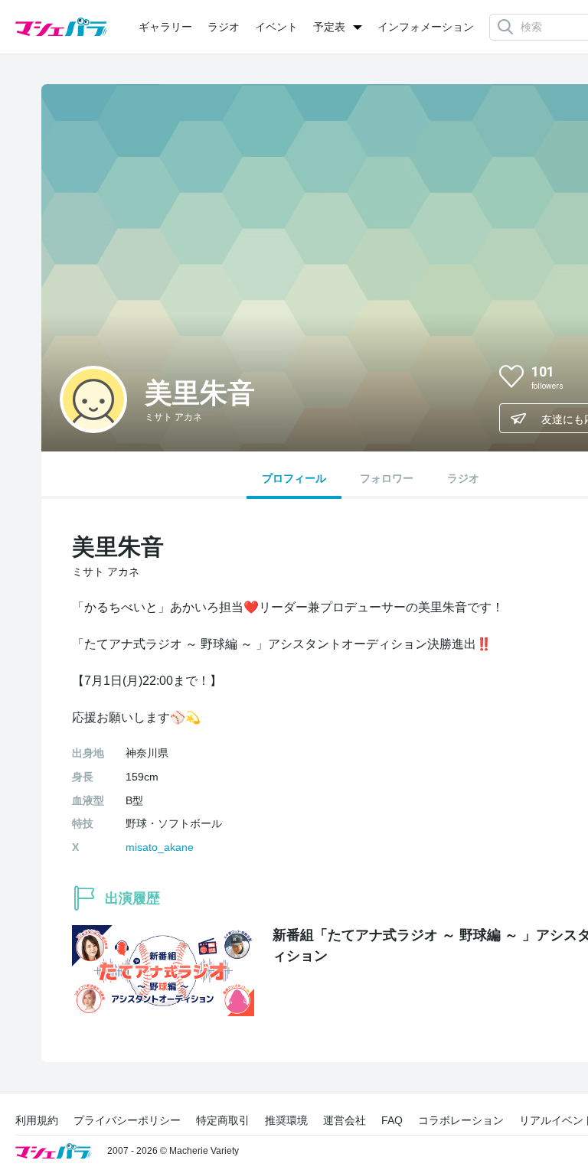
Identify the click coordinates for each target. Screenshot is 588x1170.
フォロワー (386, 478)
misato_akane (160, 847)
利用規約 (36, 1120)
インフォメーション (425, 27)
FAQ (392, 1120)
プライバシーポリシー (127, 1120)
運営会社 (344, 1120)
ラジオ (223, 27)
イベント (276, 27)
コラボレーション (461, 1120)
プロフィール (294, 478)
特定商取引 (223, 1120)
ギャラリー (165, 27)
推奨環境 (286, 1120)
